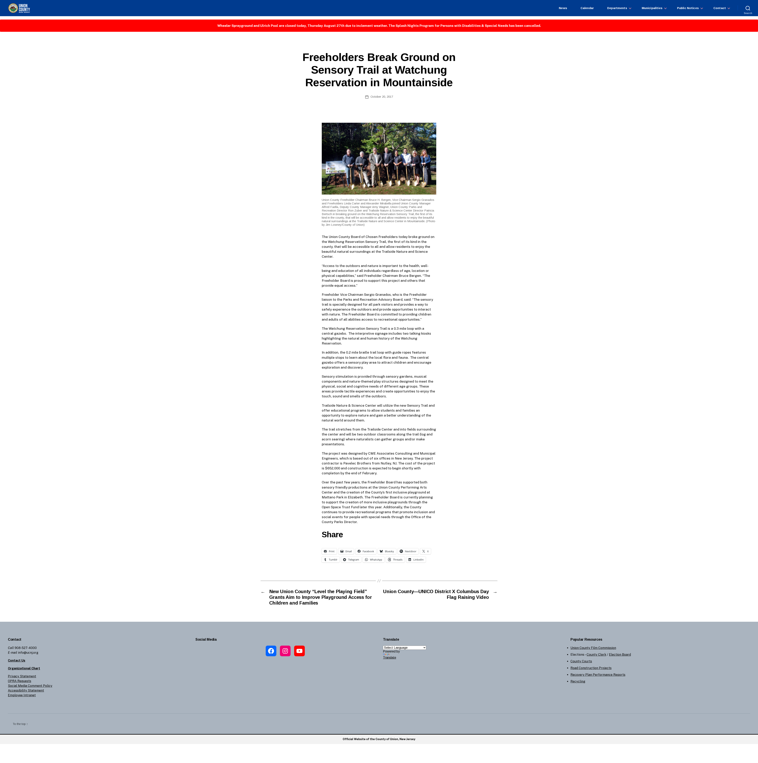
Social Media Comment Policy (30, 686)
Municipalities (652, 8)
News (563, 8)
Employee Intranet (22, 695)
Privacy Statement (22, 676)
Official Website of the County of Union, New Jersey (379, 739)
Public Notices (688, 8)
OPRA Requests (19, 681)
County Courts (581, 661)
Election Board (620, 654)
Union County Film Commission (593, 648)
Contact (719, 8)
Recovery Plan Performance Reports (597, 675)
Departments (617, 8)
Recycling (577, 681)
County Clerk (596, 654)
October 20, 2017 (382, 96)
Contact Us (16, 660)
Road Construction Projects (591, 668)
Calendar (587, 8)
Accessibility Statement (26, 690)
